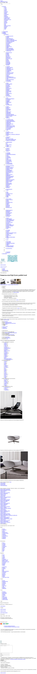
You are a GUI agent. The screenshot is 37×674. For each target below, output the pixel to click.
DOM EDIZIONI (9, 93)
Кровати (5, 12)
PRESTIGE (8, 205)
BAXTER (7, 55)
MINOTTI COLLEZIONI (10, 179)
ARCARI (7, 43)
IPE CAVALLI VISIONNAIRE (11, 139)
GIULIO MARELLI (9, 127)
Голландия (4, 583)
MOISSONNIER (9, 183)
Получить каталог (13, 323)
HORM (7, 135)
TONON (7, 234)
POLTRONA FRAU (9, 202)
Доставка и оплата (5, 533)
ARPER (7, 47)
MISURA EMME (9, 181)
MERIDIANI (8, 175)
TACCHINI (8, 230)
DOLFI (7, 92)
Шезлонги (6, 26)
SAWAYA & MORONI (9, 220)
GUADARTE (8, 129)
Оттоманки (6, 11)
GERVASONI (8, 122)
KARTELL (8, 148)
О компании (4, 529)
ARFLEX (7, 44)
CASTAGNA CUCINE (10, 72)
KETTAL (7, 149)
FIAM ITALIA (8, 109)
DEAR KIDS (8, 86)
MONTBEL (8, 184)
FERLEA (7, 108)
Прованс (3, 594)
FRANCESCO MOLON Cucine (11, 115)
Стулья (3, 556)
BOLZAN (7, 61)
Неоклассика (4, 593)
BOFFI (7, 59)
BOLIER (7, 60)
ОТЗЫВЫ (4, 32)
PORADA (7, 203)
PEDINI (7, 200)
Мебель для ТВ (6, 18)
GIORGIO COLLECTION (10, 125)
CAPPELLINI (8, 68)
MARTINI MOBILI (9, 170)
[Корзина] (1, 4)
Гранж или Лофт (5, 599)
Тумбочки (4, 568)
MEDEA (7, 173)
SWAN (7, 228)
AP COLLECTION (9, 42)
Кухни (5, 7)
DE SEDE (7, 85)
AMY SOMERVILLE (9, 38)
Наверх (1, 0)
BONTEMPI (8, 63)
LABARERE (8, 153)
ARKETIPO (8, 45)
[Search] (1, 263)
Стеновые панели (7, 17)
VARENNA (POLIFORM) (10, 243)
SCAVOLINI (8, 221)
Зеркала (5, 21)
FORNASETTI (8, 113)
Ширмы (5, 27)
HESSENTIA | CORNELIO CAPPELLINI (13, 134)
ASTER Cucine (8, 50)
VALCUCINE (8, 241)
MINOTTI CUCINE (9, 180)
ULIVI (7, 239)
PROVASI (7, 206)
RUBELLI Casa (8, 215)
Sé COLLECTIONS (9, 222)
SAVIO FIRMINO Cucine (10, 219)
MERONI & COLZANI (10, 176)
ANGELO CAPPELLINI (10, 39)
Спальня (3, 545)
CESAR (7, 75)
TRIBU (7, 236)
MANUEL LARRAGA (10, 167)
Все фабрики (6, 34)
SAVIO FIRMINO (9, 218)
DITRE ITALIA (8, 91)
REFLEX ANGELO (9, 210)
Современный (4, 597)
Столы (5, 8)
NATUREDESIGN (9, 189)
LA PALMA (8, 152)
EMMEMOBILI (8, 102)
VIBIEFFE (8, 244)
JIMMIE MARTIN (9, 142)
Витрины (5, 22)
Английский (4, 592)
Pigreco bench (16, 284)
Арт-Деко (3, 595)
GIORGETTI (8, 124)
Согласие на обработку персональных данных (11, 626)
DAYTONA (8, 84)
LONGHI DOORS (9, 163)
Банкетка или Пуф (8, 322)
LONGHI (7, 162)
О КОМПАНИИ (5, 31)
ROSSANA (8, 214)
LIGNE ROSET (8, 159)
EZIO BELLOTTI (9, 104)
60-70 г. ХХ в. (4, 596)
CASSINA (8, 71)
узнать (17, 299)
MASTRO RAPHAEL (9, 171)
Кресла (5, 10)
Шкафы (5, 13)
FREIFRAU (8, 117)
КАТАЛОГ (4, 6)
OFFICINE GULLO (9, 193)
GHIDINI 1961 (8, 123)
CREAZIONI (8, 80)
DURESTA (8, 95)
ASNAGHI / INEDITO (9, 49)
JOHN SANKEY (9, 144)
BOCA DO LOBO (9, 58)
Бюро (5, 24)
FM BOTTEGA (8, 111)
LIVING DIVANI (9, 161)
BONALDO (8, 62)
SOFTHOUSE (8, 227)
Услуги (3, 530)
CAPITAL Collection (9, 67)
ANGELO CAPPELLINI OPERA (11, 40)
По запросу (6, 321)
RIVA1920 (8, 211)
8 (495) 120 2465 (3, 264)
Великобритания (5, 581)
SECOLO (7, 223)
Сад (3, 551)
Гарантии (3, 534)
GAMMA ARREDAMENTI (10, 121)
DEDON (7, 87)
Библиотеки (6, 16)
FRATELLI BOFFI (9, 116)
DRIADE (7, 94)
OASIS (7, 192)
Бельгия (3, 580)
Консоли (3, 573)
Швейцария (4, 588)
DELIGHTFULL (9, 88)
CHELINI (7, 76)
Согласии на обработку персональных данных (17, 659)
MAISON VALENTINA (10, 165)
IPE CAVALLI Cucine (9, 138)
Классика (3, 591)
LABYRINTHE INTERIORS (11, 154)
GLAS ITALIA (8, 128)
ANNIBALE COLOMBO (10, 41)
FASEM (7, 106)
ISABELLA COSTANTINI (10, 140)
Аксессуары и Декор (5, 577)
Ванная (3, 549)
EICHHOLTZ (8, 99)
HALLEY (7, 131)
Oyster (7, 338)
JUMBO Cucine (8, 146)
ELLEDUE (8, 100)
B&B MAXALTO (9, 52)
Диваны (3, 557)
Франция (3, 587)
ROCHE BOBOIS (9, 212)
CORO (7, 78)
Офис (3, 550)
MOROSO (8, 187)
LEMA (7, 158)
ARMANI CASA (9, 46)
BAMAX (7, 54)
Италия (3, 584)
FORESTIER (8, 112)
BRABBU (7, 64)
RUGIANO (8, 216)
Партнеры (4, 536)
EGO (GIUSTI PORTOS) (10, 98)
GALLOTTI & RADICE (10, 120)
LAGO (7, 155)
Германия (3, 582)
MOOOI (7, 185)
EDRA (7, 97)
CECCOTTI (8, 74)
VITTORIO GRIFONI (9, 246)
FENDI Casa (8, 107)
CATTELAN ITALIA (9, 73)
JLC (6, 143)
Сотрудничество (5, 535)
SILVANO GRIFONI (9, 225)
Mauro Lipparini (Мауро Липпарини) (11, 332)
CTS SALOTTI (8, 81)
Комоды (5, 15)
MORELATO (8, 186)
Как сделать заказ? (11, 334)
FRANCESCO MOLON (10, 114)
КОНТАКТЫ (4, 253)
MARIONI (8, 169)
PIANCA (7, 201)
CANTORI (8, 66)
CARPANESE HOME (9, 69)
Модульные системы (7, 19)
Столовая (3, 543)
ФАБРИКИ (4, 33)
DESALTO (8, 89)
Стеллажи (4, 572)
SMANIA (7, 226)
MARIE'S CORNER (9, 168)
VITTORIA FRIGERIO (10, 245)
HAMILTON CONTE (9, 132)
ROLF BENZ (8, 213)
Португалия (4, 585)
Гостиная (8, 337)
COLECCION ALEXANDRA (11, 77)
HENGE (7, 133)
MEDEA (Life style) (9, 174)
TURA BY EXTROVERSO (10, 237)
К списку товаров (10, 284)
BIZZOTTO (8, 57)
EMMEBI (7, 101)
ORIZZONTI (8, 195)
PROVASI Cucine (9, 207)
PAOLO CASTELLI (9, 199)
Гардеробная (4, 546)
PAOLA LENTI (8, 198)
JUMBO (7, 145)
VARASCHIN (8, 242)
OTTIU (7, 197)
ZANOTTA (8, 252)
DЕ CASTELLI (8, 96)
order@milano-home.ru (4, 1)
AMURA (7, 37)
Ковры (5, 28)
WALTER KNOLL (9, 248)
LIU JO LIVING (8, 160)
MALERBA (8, 166)
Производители (4, 532)
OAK (7, 191)
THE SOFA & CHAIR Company (11, 232)
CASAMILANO (8, 70)
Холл (3, 548)
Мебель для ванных (7, 25)
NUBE (7, 190)
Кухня (3, 542)
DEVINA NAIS (8, 90)
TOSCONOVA (8, 235)
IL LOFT (7, 137)
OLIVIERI (8, 194)
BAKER (7, 53)
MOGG (7, 182)
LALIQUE (8, 156)
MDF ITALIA (8, 172)
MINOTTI (7, 178)
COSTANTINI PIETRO (10, 79)
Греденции (6, 20)
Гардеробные (6, 14)
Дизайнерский (4, 598)
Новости (3, 531)
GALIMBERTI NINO (9, 119)
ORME (7, 196)
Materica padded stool (3, 284)
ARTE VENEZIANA (9, 48)
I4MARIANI (7, 323)
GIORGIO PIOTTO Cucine (10, 126)
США (3, 586)
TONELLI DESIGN (9, 233)
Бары (5, 23)
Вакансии (4, 538)
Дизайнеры (4, 537)
